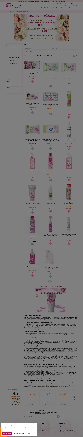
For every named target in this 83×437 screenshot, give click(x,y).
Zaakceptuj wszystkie (7, 433)
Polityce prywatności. (20, 430)
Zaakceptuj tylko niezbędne (19, 433)
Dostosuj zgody (30, 433)
